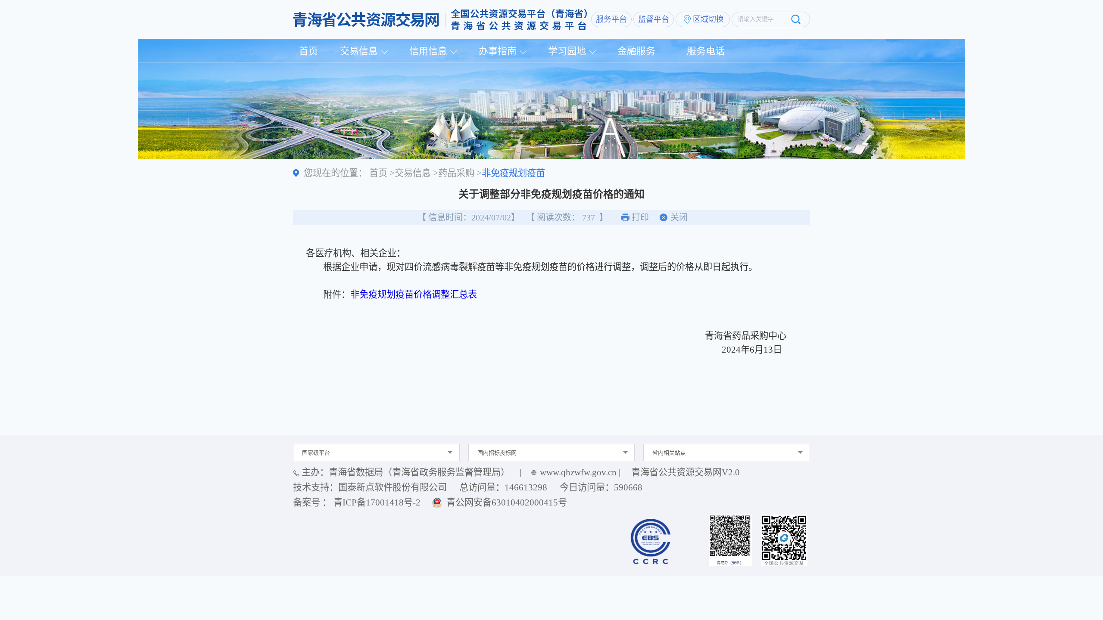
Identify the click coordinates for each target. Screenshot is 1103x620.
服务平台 (611, 19)
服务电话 (706, 51)
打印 (640, 217)
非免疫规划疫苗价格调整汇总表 (413, 294)
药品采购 (456, 173)
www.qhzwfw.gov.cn (578, 472)
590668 (628, 487)
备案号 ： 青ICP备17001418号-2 (357, 502)
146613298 (526, 487)
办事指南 (498, 51)
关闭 (679, 217)
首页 (308, 51)
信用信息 (428, 51)
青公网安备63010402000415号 (506, 502)
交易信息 (359, 51)
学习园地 (567, 51)
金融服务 (636, 51)
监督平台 (653, 19)
